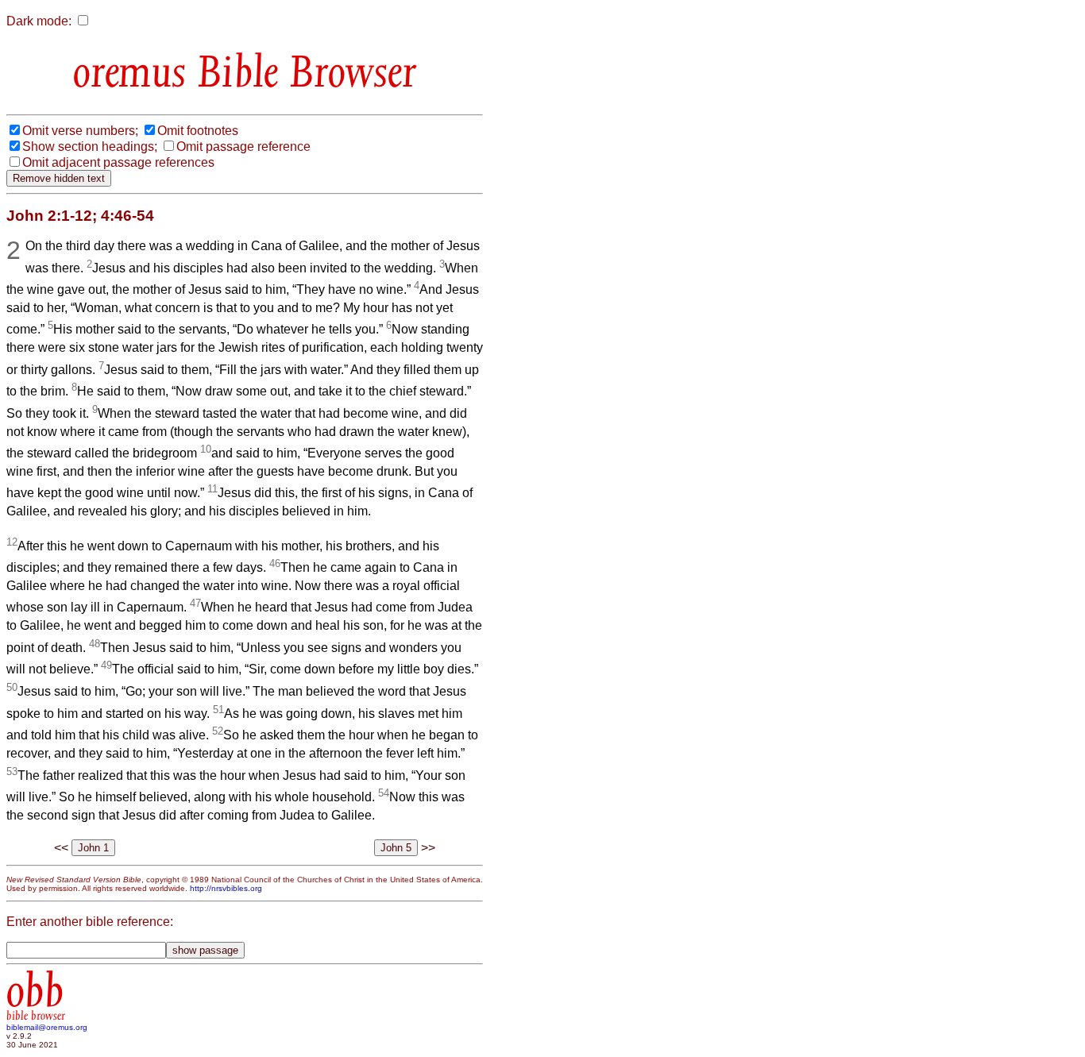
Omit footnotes (197, 130)
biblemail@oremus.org (46, 1027)
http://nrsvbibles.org (226, 888)
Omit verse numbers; (80, 130)
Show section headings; (89, 146)
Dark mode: (38, 21)
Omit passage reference (243, 146)
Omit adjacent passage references (118, 162)
